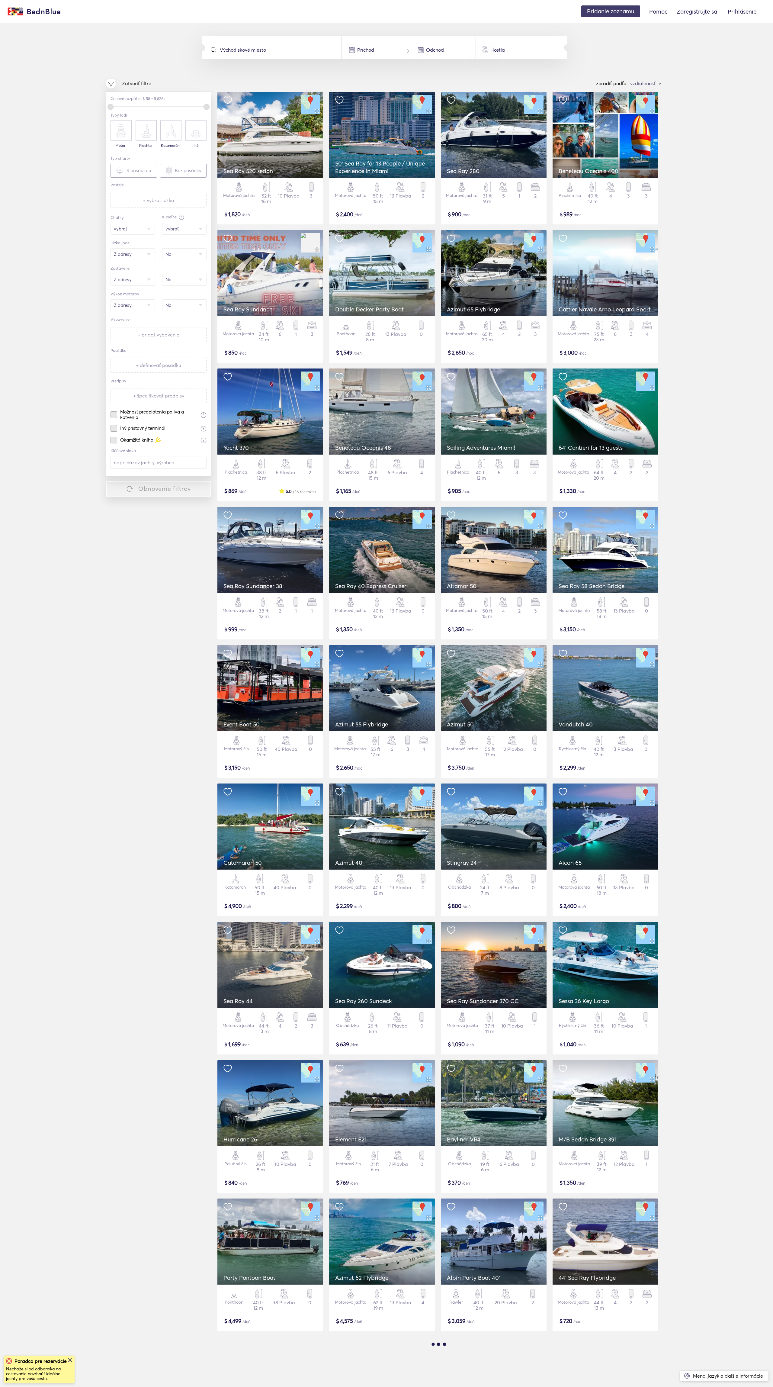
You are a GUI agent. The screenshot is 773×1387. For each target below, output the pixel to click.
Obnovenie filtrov (164, 488)
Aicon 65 (570, 862)
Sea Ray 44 (238, 1001)
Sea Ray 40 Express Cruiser (370, 586)
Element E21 (351, 1139)
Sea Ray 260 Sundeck (363, 1001)
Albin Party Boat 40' (473, 1277)
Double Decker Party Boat (369, 309)
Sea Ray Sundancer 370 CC (483, 1001)
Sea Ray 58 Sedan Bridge (591, 586)
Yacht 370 (236, 447)
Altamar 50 (461, 586)
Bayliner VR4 (463, 1139)
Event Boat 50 (241, 724)
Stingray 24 (462, 862)
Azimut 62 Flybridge (361, 1277)
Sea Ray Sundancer (248, 309)
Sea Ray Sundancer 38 (252, 586)
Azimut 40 (348, 862)
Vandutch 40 (576, 724)
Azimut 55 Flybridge (361, 724)
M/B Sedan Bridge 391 (588, 1139)
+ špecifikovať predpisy (158, 396)
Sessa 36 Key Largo (584, 1001)
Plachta (145, 145)
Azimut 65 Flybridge (473, 309)
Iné (196, 145)
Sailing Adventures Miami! (481, 447)
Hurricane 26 (240, 1139)
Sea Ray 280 (463, 171)
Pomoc (658, 11)
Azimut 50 (460, 724)
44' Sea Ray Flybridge (587, 1277)
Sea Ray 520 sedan (248, 171)
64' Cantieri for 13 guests (591, 447)
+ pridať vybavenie (158, 335)
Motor (120, 145)
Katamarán (170, 145)
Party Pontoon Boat (249, 1277)
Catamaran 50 (242, 862)
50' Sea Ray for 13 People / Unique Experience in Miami (380, 167)
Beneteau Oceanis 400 (588, 171)
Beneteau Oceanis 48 (363, 447)
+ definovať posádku (158, 365)
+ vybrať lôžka (158, 200)
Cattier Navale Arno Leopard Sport (605, 309)
